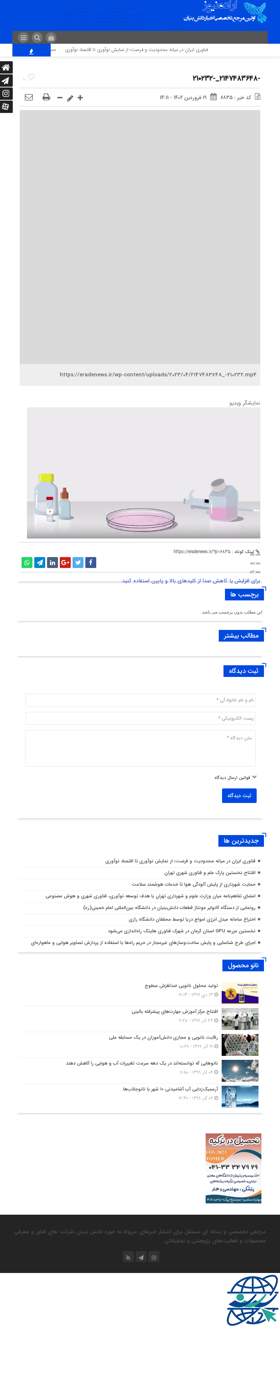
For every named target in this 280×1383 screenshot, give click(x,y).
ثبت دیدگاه (239, 796)
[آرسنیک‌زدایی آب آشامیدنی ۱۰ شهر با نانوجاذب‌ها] (140, 1096)
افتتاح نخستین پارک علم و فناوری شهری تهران (210, 873)
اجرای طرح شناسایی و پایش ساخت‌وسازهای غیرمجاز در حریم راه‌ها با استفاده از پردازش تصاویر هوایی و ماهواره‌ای (143, 943)
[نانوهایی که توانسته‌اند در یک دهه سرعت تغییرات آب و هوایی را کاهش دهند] (140, 1071)
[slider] (255, 563)
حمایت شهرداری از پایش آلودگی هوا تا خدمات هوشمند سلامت (194, 884)
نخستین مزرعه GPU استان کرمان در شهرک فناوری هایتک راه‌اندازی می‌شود (182, 931)
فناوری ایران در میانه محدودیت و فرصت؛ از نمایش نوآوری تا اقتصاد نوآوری (150, 50)
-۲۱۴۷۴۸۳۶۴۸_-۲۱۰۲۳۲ (226, 78)
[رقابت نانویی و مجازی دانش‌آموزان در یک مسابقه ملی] (140, 1045)
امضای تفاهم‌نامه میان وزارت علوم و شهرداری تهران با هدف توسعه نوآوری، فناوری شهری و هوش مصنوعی (151, 896)
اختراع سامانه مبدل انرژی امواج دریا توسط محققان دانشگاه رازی (192, 919)
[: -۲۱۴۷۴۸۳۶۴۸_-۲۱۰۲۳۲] (29, 98)
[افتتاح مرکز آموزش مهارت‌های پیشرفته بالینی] (140, 1019)
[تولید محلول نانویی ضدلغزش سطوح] (140, 993)
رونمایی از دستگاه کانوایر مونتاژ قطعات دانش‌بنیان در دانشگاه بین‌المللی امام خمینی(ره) (169, 908)
